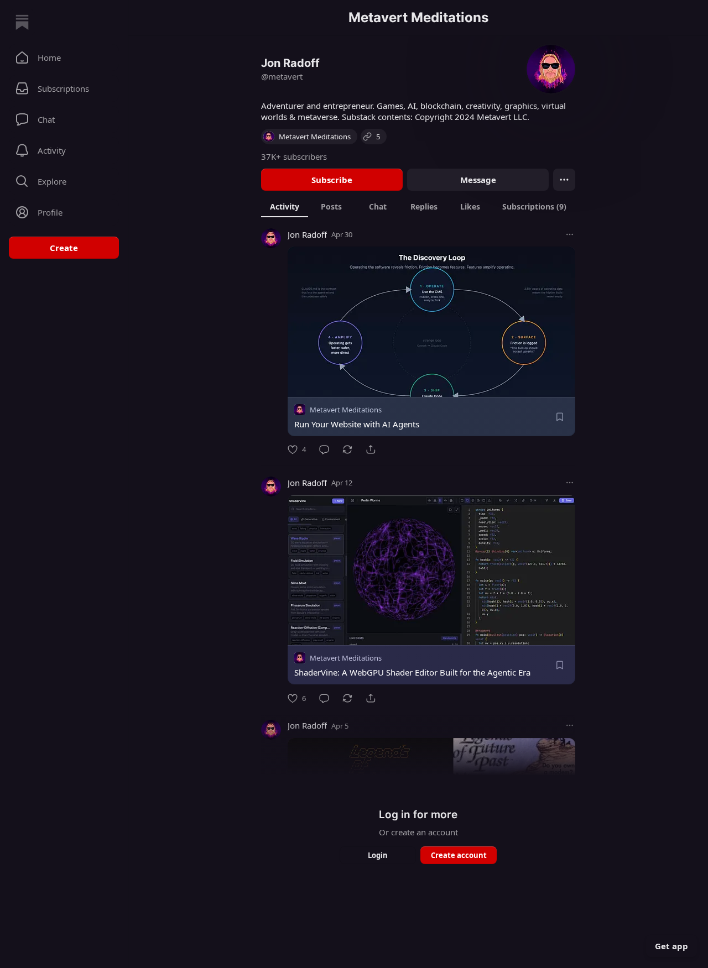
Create (64, 247)
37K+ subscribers (294, 156)
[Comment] (324, 449)
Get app (671, 945)
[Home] (22, 22)
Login (378, 855)
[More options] (570, 234)
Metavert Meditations (346, 410)
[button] (64, 57)
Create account (459, 855)
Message (478, 179)
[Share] (370, 449)
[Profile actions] (564, 180)
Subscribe (331, 179)
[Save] (560, 417)
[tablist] (418, 206)
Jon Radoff (307, 234)
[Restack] (347, 449)
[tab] (284, 206)
